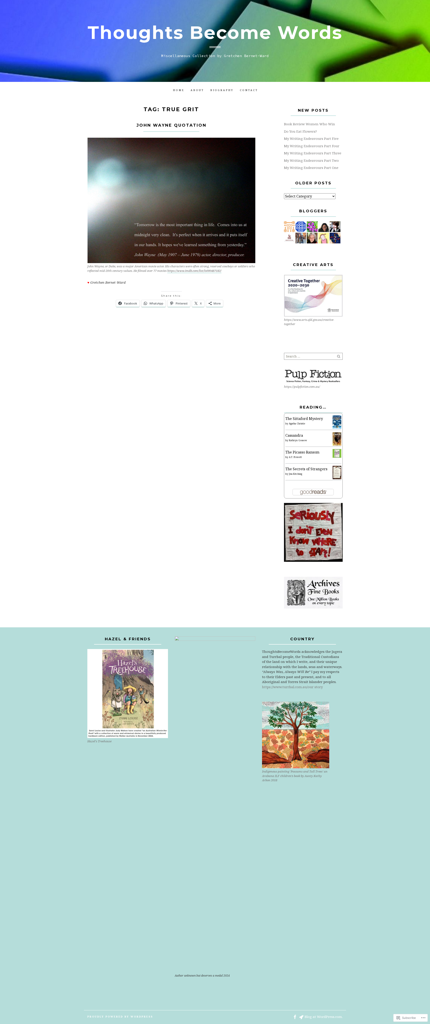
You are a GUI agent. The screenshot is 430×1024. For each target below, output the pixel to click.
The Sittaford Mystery (304, 418)
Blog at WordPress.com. (324, 1016)
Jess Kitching (295, 473)
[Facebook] (294, 1016)
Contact (249, 90)
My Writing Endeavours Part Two (311, 160)
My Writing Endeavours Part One (311, 167)
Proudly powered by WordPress (120, 1016)
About (197, 90)
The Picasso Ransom (302, 452)
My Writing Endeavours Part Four (311, 146)
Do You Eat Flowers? (300, 131)
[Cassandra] (337, 438)
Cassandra (294, 435)
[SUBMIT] (339, 356)
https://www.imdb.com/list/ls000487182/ (194, 271)
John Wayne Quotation (171, 125)
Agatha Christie (297, 423)
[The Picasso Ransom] (337, 453)
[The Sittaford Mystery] (337, 422)
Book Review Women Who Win (309, 124)
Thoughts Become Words (215, 32)
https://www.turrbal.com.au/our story (292, 687)
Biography (222, 90)
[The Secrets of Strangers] (337, 472)
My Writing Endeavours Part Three (312, 153)
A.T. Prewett (295, 457)
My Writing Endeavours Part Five (311, 138)
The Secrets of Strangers (306, 468)
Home (178, 90)
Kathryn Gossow (298, 440)
